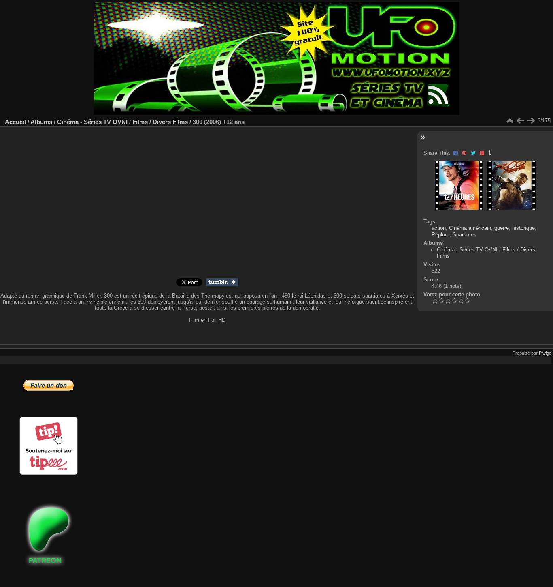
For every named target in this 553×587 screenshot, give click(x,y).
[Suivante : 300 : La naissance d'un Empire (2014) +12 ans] (530, 121)
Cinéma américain (470, 228)
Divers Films (170, 121)
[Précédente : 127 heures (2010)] (520, 121)
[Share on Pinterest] (465, 153)
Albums (41, 121)
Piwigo (545, 353)
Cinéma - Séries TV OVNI (92, 121)
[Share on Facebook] (456, 153)
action (439, 228)
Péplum (440, 234)
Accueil (15, 121)
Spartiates (464, 234)
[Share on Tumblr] (489, 153)
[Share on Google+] (483, 153)
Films (140, 121)
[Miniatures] (509, 121)
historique (523, 228)
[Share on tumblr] (222, 284)
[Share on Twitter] (474, 153)
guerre (501, 228)
